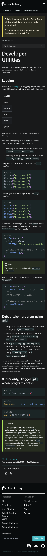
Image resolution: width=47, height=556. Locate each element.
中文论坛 (28, 505)
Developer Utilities (31, 10)
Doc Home (6, 10)
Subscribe (38, 538)
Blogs (4, 501)
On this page (10, 46)
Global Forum (30, 501)
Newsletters (7, 505)
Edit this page (11, 459)
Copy (40, 173)
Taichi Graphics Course (9, 514)
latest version (15, 33)
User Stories (8, 509)
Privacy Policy (9, 527)
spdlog (15, 86)
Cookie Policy (9, 523)
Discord (27, 509)
